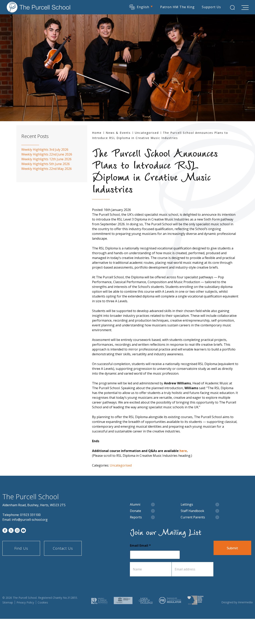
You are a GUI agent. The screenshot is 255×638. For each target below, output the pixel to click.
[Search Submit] (232, 7)
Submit (232, 548)
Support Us (211, 7)
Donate (135, 511)
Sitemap (7, 602)
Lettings (187, 504)
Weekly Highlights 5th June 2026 (45, 164)
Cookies (43, 602)
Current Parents (193, 517)
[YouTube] (23, 530)
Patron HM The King (177, 7)
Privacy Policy (25, 602)
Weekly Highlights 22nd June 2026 (46, 154)
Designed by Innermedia (237, 602)
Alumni (135, 504)
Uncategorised (121, 465)
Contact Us (63, 548)
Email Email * (140, 545)
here (183, 451)
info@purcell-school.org (30, 519)
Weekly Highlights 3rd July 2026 (44, 149)
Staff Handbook (192, 511)
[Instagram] (17, 530)
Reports (136, 517)
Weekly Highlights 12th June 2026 (46, 159)
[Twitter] (11, 530)
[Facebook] (4, 530)
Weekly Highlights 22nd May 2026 (46, 168)
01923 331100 (30, 515)
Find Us (21, 548)
